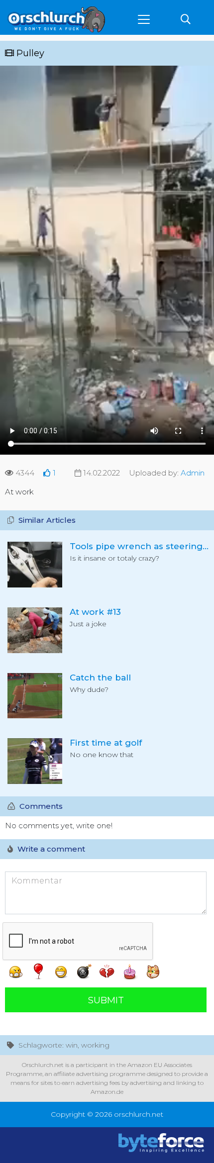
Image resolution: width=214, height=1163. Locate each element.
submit (106, 1000)
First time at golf (106, 743)
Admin (193, 473)
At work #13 (95, 612)
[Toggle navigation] (143, 19)
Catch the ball (100, 677)
